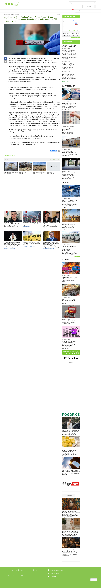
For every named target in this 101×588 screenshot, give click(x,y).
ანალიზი (65, 183)
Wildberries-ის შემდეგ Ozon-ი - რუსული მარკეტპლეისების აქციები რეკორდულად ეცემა (69, 279)
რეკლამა (22, 570)
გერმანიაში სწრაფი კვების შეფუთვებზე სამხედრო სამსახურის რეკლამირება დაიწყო (69, 301)
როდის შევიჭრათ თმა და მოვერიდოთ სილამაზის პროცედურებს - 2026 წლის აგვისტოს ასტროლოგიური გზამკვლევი (69, 552)
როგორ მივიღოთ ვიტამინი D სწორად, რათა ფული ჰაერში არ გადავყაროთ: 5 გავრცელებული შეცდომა (71, 472)
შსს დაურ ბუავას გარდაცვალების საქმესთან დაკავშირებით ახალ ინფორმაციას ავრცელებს (11, 224)
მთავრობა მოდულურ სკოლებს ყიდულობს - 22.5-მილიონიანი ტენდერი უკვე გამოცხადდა (69, 153)
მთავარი (6, 570)
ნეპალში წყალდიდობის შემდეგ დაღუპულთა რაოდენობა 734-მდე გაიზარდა (32, 224)
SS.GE (6, 159)
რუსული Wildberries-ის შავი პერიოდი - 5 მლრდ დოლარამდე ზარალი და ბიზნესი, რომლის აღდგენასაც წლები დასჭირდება (69, 345)
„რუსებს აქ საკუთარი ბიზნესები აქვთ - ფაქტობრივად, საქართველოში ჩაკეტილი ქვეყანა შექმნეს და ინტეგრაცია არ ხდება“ (69, 130)
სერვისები (29, 570)
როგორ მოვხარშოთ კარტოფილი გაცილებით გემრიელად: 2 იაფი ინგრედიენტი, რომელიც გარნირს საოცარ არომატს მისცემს (69, 452)
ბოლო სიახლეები (69, 46)
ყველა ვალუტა (75, 37)
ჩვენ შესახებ (14, 570)
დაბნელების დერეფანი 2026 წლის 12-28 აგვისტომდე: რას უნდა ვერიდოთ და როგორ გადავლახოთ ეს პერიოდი (70, 533)
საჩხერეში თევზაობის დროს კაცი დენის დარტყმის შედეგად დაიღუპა (31, 243)
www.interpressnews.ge (9, 248)
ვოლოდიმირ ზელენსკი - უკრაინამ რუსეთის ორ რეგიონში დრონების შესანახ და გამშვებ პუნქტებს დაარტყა (68, 65)
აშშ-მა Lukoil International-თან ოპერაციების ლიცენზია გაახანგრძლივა (69, 322)
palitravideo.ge (7, 227)
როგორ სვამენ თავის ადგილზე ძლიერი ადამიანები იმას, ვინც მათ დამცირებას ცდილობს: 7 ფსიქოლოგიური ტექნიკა (70, 432)
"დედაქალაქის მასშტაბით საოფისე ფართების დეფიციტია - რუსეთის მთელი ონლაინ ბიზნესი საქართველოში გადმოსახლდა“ (69, 176)
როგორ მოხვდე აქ (54, 159)
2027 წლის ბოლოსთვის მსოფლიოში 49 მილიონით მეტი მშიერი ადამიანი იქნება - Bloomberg (69, 226)
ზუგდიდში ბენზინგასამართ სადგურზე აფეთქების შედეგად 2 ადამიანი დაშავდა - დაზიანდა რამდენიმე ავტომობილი (69, 75)
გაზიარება (55, 150)
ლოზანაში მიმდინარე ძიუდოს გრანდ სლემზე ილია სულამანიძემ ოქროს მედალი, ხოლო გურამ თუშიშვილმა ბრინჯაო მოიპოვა (12, 245)
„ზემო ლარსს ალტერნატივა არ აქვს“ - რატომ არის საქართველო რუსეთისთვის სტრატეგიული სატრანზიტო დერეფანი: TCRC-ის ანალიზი (69, 204)
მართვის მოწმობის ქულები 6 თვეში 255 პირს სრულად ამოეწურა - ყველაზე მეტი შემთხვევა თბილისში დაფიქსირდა (69, 106)
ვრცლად (76, 256)
